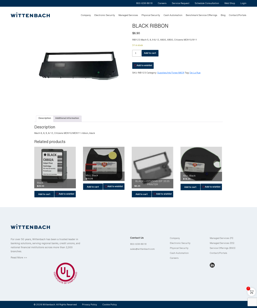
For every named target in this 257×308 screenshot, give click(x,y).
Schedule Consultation (207, 4)
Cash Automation (173, 16)
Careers (162, 4)
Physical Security (150, 16)
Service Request (180, 4)
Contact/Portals (237, 16)
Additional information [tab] (67, 119)
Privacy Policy (89, 305)
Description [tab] (45, 119)
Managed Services (128, 16)
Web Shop (229, 4)
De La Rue (195, 73)
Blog (223, 16)
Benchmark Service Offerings (201, 16)
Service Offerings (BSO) (222, 249)
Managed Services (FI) (221, 239)
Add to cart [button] (44, 195)
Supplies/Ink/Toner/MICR (170, 73)
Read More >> (19, 258)
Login (243, 4)
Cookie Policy (109, 305)
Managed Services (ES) (222, 244)
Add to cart (150, 54)
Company (86, 16)
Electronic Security (104, 16)
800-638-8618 (144, 4)
